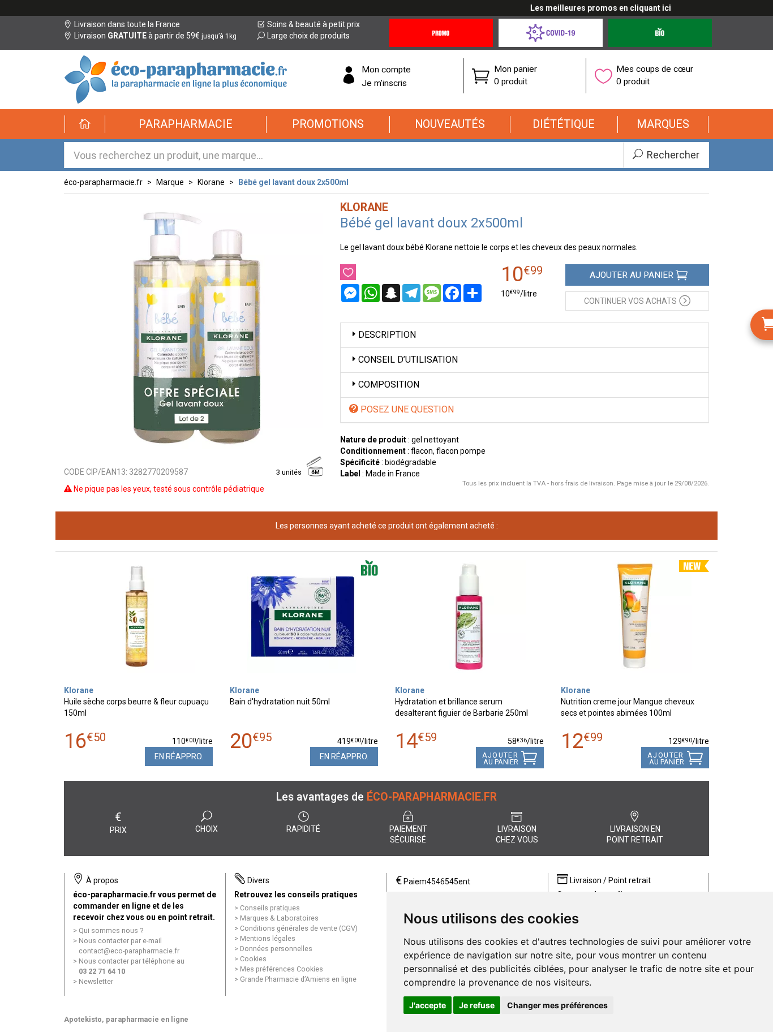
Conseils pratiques (270, 908)
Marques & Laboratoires (279, 918)
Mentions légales (267, 938)
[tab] (525, 335)
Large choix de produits (308, 35)
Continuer (630, 301)
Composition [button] (388, 384)
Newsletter (96, 981)
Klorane (211, 182)
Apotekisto (126, 1019)
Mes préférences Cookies (281, 969)
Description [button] (387, 334)
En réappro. (178, 756)
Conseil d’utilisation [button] (408, 359)
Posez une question (406, 409)
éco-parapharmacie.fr (103, 182)
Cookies (253, 958)
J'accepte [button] (427, 1005)
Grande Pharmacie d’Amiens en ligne (298, 979)
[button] (186, 124)
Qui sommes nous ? (111, 930)
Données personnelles (276, 948)
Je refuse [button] (477, 1005)
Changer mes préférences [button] (557, 1005)
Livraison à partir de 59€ (155, 35)
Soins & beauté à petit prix (313, 24)
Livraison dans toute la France (127, 24)
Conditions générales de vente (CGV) (299, 928)
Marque (170, 182)
